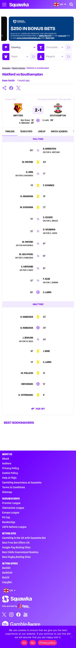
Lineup (41, 131)
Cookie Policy (10, 473)
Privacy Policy (10, 468)
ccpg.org (55, 36)
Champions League (13, 507)
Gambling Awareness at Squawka (22, 482)
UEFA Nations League (14, 527)
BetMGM (7, 572)
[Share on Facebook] (11, 88)
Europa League (10, 512)
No (32, 642)
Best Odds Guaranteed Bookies (20, 552)
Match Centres (18, 68)
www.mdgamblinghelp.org (22, 38)
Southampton (58, 115)
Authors (6, 463)
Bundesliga (8, 522)
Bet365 (6, 568)
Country (15, 47)
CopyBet (7, 582)
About (5, 458)
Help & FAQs (9, 477)
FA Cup (6, 517)
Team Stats (26, 131)
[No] (71, 637)
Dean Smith (8, 80)
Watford (18, 115)
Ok (24, 642)
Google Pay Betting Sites (16, 547)
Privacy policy (47, 642)
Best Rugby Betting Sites (16, 557)
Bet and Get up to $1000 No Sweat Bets (31, 26)
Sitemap (7, 492)
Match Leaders (59, 131)
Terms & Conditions (13, 487)
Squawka (6, 68)
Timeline (9, 131)
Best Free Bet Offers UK (16, 542)
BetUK (5, 577)
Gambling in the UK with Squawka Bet (24, 537)
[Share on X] (18, 88)
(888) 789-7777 (38, 36)
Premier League (11, 503)
